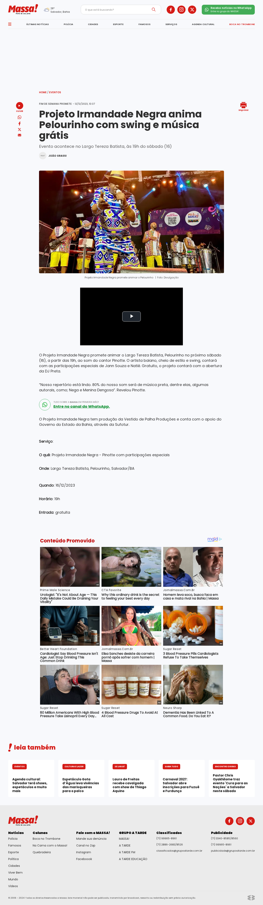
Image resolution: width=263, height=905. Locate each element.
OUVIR (19, 111)
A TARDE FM (127, 852)
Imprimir (244, 110)
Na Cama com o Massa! (50, 845)
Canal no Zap (85, 845)
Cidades (14, 866)
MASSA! (124, 839)
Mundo (13, 879)
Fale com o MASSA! (93, 832)
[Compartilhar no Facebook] (19, 124)
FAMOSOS (144, 24)
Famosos (14, 845)
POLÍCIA (68, 24)
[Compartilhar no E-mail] (19, 135)
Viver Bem (15, 873)
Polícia (12, 839)
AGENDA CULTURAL (203, 24)
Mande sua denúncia (91, 839)
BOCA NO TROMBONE (242, 24)
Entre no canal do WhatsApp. (81, 406)
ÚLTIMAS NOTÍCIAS (37, 24)
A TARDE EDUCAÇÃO (133, 859)
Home (43, 92)
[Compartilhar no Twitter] (19, 129)
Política (13, 859)
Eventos (55, 92)
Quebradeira (42, 852)
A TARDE (124, 845)
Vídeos (13, 886)
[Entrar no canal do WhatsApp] (45, 404)
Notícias (16, 832)
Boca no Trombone (46, 839)
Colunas (40, 832)
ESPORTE (118, 24)
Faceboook (84, 859)
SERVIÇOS (171, 24)
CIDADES (93, 24)
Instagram (83, 852)
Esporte (13, 852)
